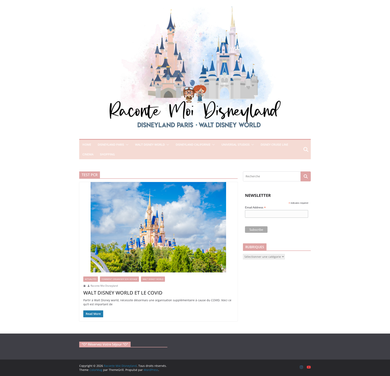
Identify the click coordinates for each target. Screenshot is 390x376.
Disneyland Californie (193, 144)
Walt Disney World (150, 144)
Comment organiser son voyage (119, 279)
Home (86, 144)
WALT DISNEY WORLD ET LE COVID (122, 292)
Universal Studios (235, 144)
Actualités (90, 279)
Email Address (255, 207)
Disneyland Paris (111, 144)
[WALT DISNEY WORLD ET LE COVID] (158, 227)
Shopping (107, 154)
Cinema (87, 154)
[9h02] (84, 286)
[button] (126, 144)
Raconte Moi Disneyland (104, 285)
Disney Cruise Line (274, 144)
